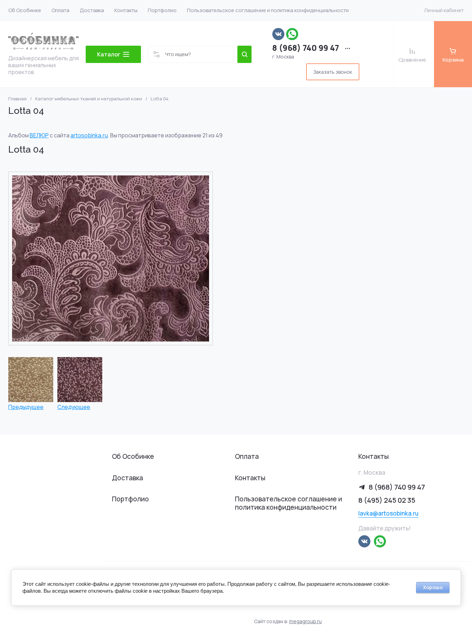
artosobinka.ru (89, 135)
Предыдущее (26, 406)
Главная (17, 99)
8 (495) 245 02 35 (386, 500)
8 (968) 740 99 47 (305, 48)
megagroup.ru (305, 621)
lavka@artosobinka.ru (388, 513)
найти (244, 54)
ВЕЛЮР (39, 135)
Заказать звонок (332, 72)
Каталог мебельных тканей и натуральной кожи (88, 99)
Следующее (73, 406)
